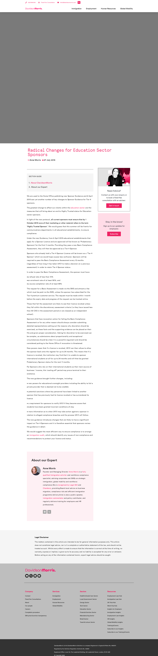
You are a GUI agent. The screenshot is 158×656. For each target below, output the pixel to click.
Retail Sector (84, 619)
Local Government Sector (88, 599)
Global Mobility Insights (115, 622)
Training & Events (112, 625)
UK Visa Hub (111, 602)
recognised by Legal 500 (68, 485)
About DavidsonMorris (41, 182)
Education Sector (85, 609)
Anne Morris (74, 472)
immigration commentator (53, 498)
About (27, 602)
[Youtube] (27, 576)
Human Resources (108, 8)
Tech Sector (84, 606)
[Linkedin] (45, 512)
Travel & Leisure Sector (87, 622)
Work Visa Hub (112, 606)
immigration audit (36, 435)
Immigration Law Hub (114, 599)
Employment (91, 8)
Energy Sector (84, 602)
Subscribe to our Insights (115, 629)
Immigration (76, 8)
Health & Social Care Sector (89, 596)
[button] (79, 2)
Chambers (47, 488)
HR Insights (111, 619)
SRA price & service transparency (36, 616)
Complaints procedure (32, 612)
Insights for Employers (114, 609)
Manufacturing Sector (87, 616)
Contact (27, 596)
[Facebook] (39, 576)
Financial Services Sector (88, 612)
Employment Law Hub (114, 596)
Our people (28, 606)
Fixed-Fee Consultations (33, 599)
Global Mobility (126, 8)
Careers (27, 609)
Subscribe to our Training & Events (118, 632)
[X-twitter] (49, 512)
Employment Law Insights (115, 616)
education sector (78, 208)
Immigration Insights (114, 612)
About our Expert (39, 187)
